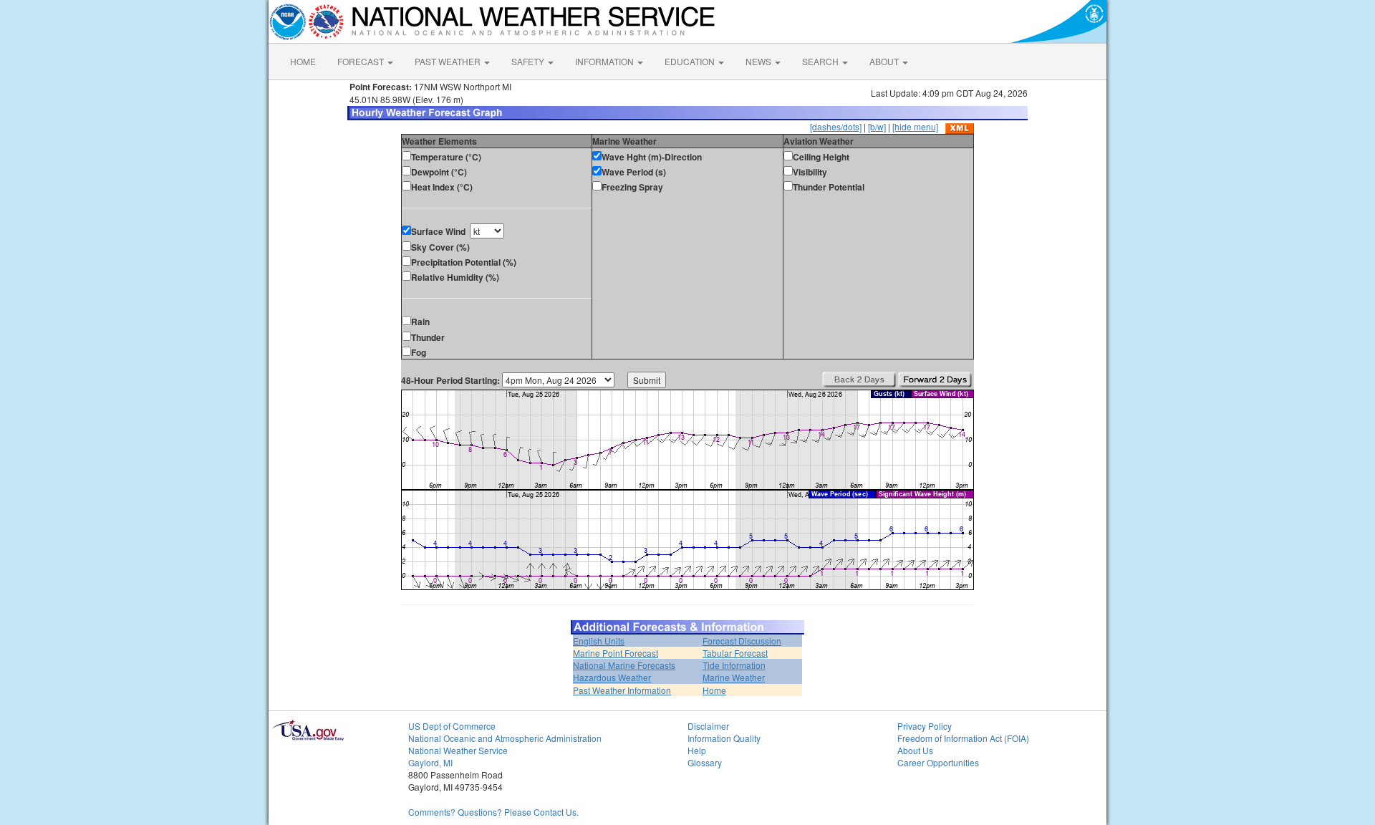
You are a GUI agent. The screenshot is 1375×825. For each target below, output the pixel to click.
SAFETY (528, 61)
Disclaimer (708, 726)
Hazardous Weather (612, 677)
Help (697, 750)
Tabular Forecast (735, 653)
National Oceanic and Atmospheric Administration (505, 738)
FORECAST (361, 61)
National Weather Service (458, 750)
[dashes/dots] (836, 126)
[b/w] (877, 126)
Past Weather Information (622, 690)
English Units (598, 641)
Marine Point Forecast (615, 653)
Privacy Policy (924, 726)
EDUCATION (691, 61)
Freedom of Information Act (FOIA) (963, 738)
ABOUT (885, 61)
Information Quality (724, 738)
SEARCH (821, 61)
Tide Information (734, 665)
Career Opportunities (938, 762)
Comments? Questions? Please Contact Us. (493, 812)
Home (714, 690)
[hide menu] (915, 126)
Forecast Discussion (742, 641)
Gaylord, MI (430, 762)
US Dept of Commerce (452, 726)
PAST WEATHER (449, 61)
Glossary (705, 762)
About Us (915, 750)
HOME (303, 61)
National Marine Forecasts (624, 665)
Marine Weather (734, 677)
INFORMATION (605, 61)
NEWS (759, 61)
